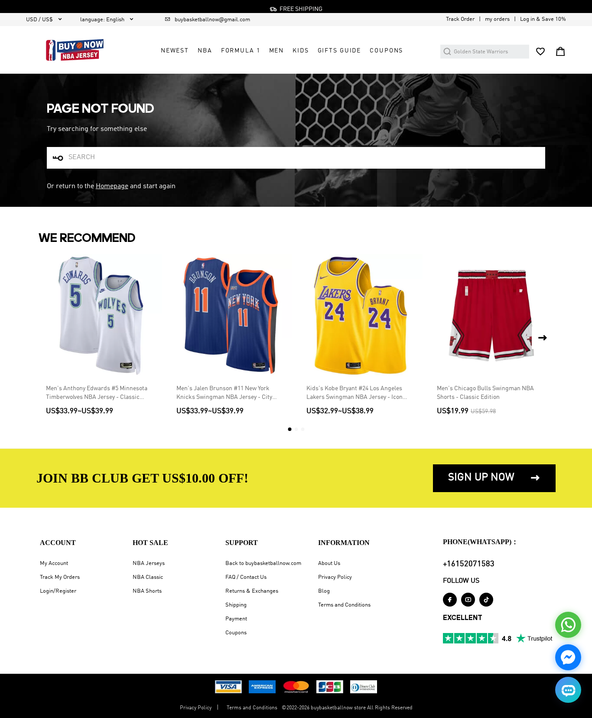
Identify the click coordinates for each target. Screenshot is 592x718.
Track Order (460, 19)
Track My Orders (60, 577)
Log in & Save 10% (543, 19)
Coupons (236, 633)
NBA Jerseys (149, 563)
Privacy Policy (335, 577)
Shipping (236, 605)
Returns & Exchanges (251, 591)
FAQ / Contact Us (246, 577)
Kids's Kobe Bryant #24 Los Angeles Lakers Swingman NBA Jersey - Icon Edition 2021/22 (354, 393)
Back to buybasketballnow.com (263, 563)
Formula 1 (240, 51)
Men (276, 51)
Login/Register (58, 591)
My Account (54, 563)
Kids (301, 51)
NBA (205, 51)
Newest (175, 51)
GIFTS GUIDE (339, 51)
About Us (329, 563)
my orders (497, 19)
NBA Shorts (147, 591)
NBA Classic (148, 577)
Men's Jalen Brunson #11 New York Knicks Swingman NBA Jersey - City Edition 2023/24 (224, 393)
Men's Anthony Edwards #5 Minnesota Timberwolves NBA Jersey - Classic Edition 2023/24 (96, 393)
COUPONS (386, 51)
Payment (236, 619)
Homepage (112, 186)
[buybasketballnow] (75, 50)
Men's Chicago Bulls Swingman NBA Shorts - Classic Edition (485, 392)
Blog (324, 591)
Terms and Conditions (344, 605)
